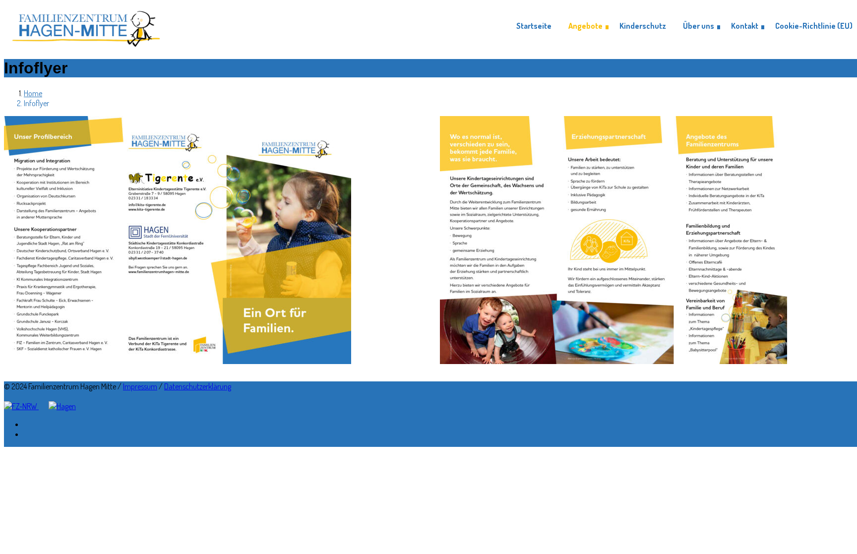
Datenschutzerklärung (197, 386)
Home (33, 93)
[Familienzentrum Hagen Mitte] (86, 26)
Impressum (140, 386)
